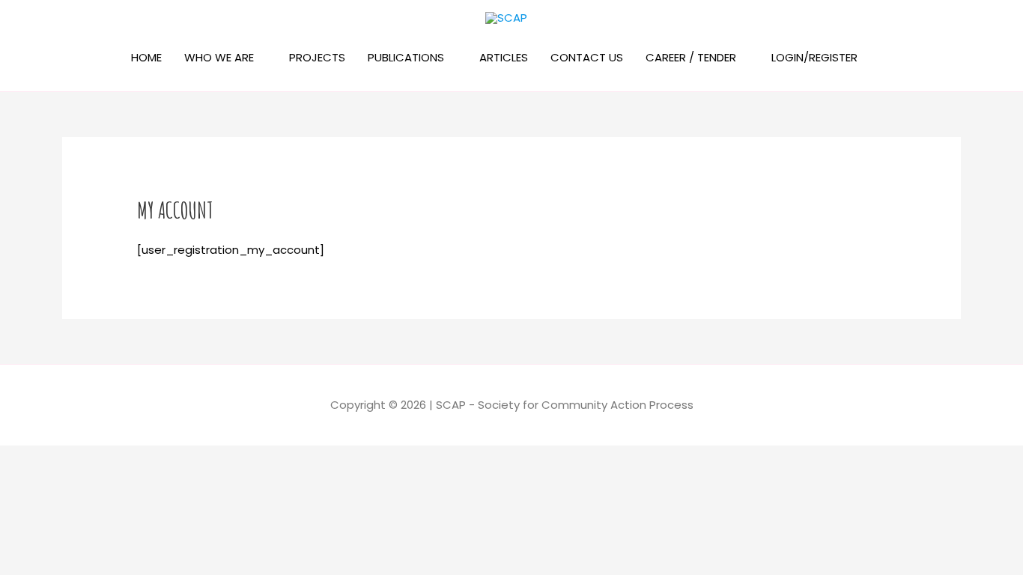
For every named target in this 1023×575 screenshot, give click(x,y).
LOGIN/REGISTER (814, 57)
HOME (146, 57)
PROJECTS (317, 57)
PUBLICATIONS (406, 57)
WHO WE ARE (219, 57)
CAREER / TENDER (691, 57)
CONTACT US (586, 57)
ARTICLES (503, 57)
